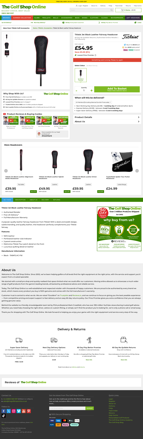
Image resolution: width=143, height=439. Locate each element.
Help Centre (113, 415)
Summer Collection (22, 18)
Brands (6, 18)
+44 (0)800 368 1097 (10, 399)
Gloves (104, 18)
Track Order (119, 6)
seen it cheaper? (18, 102)
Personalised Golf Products (119, 418)
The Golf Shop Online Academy (121, 420)
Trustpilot (64, 295)
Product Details (83, 117)
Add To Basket (117, 88)
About (94, 6)
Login (80, 6)
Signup (90, 408)
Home (35, 28)
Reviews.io (76, 295)
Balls (55, 18)
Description (20, 200)
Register (85, 6)
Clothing (94, 18)
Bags (77, 18)
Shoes (84, 18)
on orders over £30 (19, 97)
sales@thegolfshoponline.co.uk (15, 401)
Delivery (103, 6)
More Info (89, 360)
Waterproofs (117, 18)
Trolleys (46, 18)
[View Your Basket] (128, 10)
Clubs (37, 18)
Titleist (40, 28)
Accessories (66, 18)
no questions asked (21, 99)
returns (82, 367)
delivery (74, 367)
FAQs (110, 6)
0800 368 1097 (8, 13)
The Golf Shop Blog (116, 422)
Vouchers (133, 18)
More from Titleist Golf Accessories (16, 28)
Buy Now (7, 200)
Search (112, 10)
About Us (80, 121)
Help (137, 6)
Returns (128, 6)
